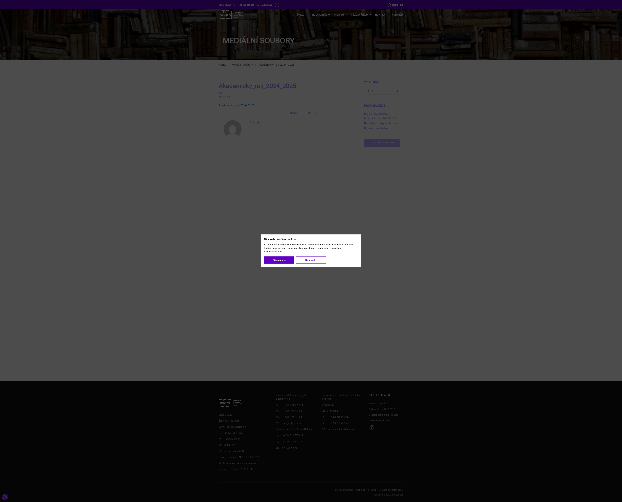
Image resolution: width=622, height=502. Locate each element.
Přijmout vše (279, 260)
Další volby (311, 260)
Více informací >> (273, 251)
